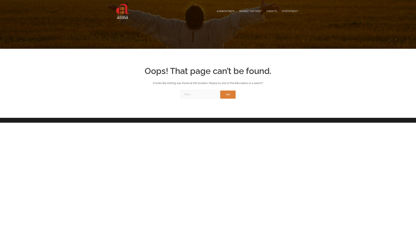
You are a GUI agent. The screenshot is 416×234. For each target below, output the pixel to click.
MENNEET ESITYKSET (250, 11)
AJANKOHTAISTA (225, 11)
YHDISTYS (271, 11)
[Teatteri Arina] (122, 11)
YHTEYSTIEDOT (290, 11)
